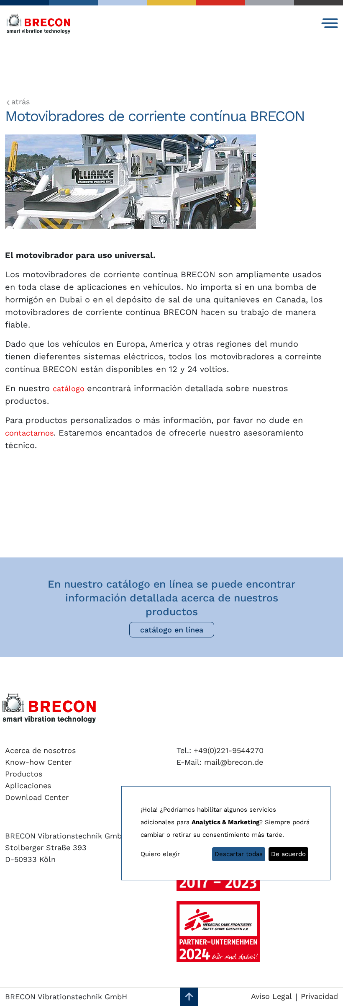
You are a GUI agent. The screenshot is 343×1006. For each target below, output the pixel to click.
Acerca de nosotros (40, 750)
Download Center (37, 797)
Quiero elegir (160, 854)
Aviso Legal (271, 996)
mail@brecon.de (232, 762)
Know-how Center (38, 762)
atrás (20, 101)
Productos (23, 773)
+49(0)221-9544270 (227, 750)
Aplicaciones (28, 785)
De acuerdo (288, 854)
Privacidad (319, 996)
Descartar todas (239, 854)
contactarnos (29, 432)
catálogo (70, 388)
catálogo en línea (171, 629)
